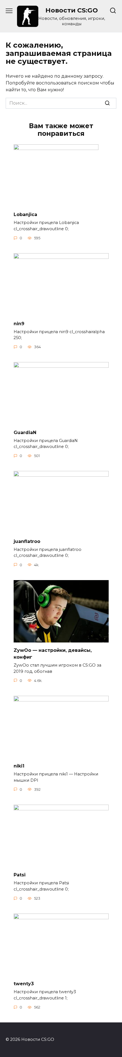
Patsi (20, 875)
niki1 (19, 766)
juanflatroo (27, 541)
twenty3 (24, 983)
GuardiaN (25, 432)
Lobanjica (25, 214)
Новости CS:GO (71, 10)
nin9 (19, 323)
